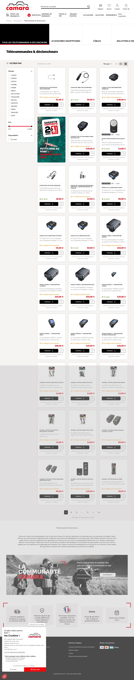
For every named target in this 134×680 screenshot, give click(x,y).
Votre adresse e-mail (84, 575)
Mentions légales (73, 650)
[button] (126, 7)
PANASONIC (15, 97)
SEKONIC (14, 106)
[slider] (9, 126)
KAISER (13, 88)
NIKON (13, 91)
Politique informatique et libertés (78, 656)
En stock (14, 139)
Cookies (71, 653)
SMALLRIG (14, 112)
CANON (13, 75)
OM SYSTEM (15, 94)
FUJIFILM (14, 78)
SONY (13, 116)
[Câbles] (97, 33)
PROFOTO (14, 103)
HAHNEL (14, 85)
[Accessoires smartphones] (65, 33)
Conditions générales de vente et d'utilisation (82, 647)
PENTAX (14, 100)
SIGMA (13, 109)
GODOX (13, 81)
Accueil (8, 21)
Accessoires (18, 21)
